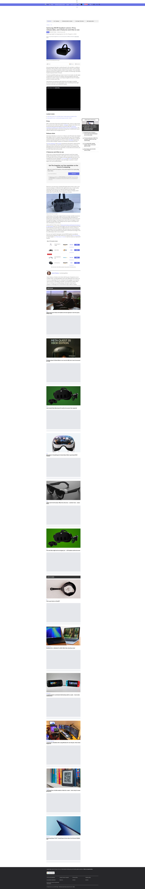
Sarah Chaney (53, 32)
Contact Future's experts (64, 877)
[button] (63, 245)
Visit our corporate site (87, 869)
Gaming (48, 24)
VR (51, 24)
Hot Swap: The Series (80, 21)
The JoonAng (64, 158)
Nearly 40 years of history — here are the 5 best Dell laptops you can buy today (90, 134)
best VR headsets (76, 235)
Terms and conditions (51, 877)
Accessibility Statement (51, 879)
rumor (54, 118)
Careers (86, 879)
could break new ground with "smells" (64, 118)
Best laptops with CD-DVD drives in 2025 (89, 150)
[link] (51, 245)
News (48, 32)
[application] (63, 98)
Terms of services (62, 176)
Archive (73, 879)
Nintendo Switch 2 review (67, 21)
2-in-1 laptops (56, 21)
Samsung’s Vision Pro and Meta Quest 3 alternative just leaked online (62, 116)
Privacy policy (75, 877)
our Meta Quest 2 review (60, 236)
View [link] (77, 244)
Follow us (72, 64)
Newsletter (78, 64)
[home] (46, 4)
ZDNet (70, 158)
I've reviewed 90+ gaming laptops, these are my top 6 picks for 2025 (90, 145)
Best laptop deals (90, 21)
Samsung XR (50, 118)
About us (61, 879)
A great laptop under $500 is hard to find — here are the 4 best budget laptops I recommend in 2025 (90, 127)
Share (49, 64)
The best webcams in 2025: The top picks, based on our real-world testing (91, 139)
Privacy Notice (52, 177)
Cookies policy (88, 877)
